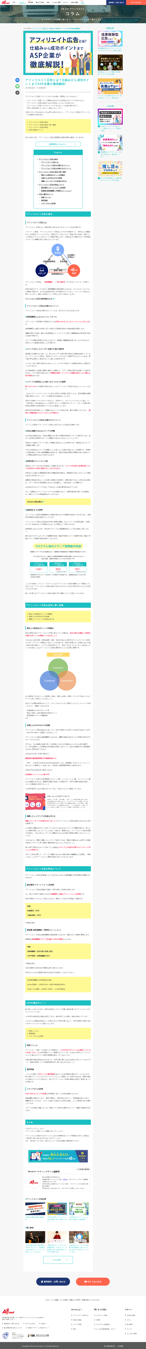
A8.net (65, 1179)
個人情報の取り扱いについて (13, 1328)
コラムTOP (57, 1260)
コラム (82, 2)
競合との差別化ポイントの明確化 (53, 175)
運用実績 (44, 200)
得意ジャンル (46, 197)
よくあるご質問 (56, 2)
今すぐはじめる (136, 2)
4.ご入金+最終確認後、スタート (106, 1329)
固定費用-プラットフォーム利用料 (53, 188)
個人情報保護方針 (109, 1346)
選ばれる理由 (77, 1320)
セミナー (65, 2)
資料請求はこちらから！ (58, 144)
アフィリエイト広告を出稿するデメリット (56, 168)
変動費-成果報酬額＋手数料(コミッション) (56, 191)
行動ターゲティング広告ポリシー (38, 1328)
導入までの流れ (40, 2)
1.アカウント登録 (101, 1315)
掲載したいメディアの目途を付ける (54, 181)
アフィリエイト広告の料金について (51, 185)
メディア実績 (77, 1324)
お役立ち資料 (74, 2)
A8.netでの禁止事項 (34, 502)
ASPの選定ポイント (46, 194)
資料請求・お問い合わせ (116, 2)
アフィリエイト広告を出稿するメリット (55, 165)
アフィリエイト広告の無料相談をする (38, 299)
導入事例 (30, 2)
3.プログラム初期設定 (103, 1324)
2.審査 (98, 1320)
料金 (48, 2)
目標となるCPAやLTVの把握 (51, 178)
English (43, 1323)
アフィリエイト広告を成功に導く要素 (52, 172)
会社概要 (120, 1346)
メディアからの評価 (48, 203)
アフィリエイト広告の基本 (48, 159)
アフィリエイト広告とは (50, 162)
